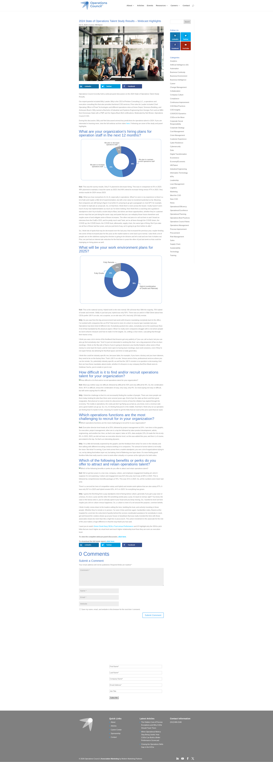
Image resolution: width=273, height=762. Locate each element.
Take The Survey (153, 394)
